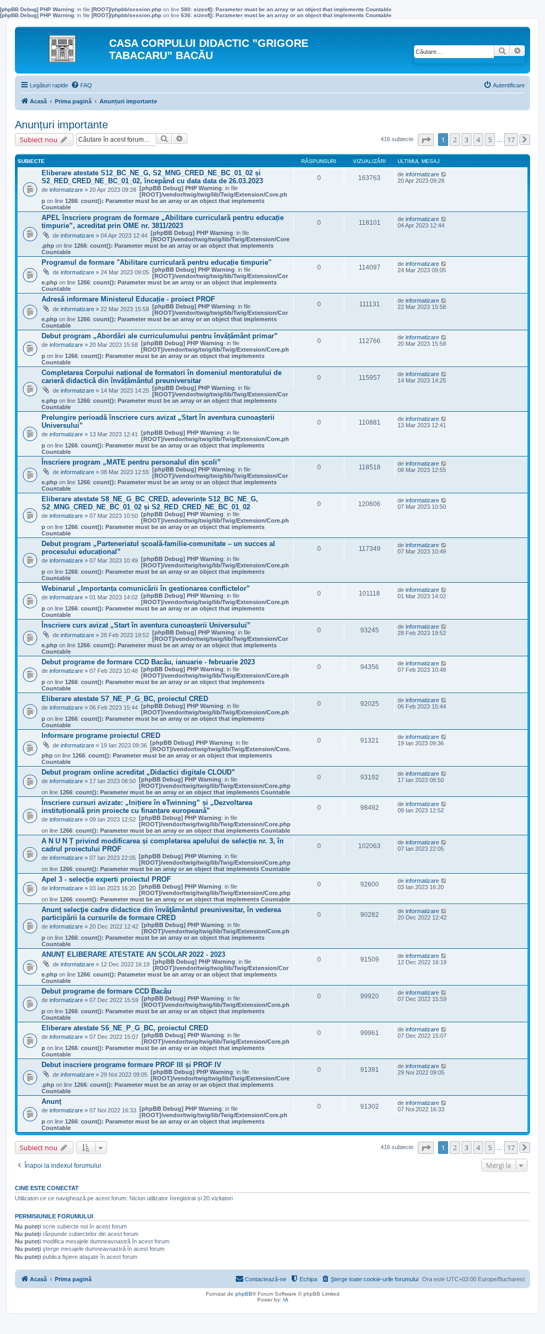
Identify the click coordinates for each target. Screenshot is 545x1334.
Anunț (51, 1101)
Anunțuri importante (61, 125)
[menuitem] (81, 85)
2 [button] (455, 139)
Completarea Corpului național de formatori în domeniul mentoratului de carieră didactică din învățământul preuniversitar (162, 377)
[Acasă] (63, 45)
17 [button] (511, 139)
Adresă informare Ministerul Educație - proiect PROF (128, 299)
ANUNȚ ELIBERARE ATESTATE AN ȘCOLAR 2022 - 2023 (133, 954)
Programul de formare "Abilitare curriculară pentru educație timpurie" (156, 262)
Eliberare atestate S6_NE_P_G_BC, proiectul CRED (125, 1028)
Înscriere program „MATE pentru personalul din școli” (131, 462)
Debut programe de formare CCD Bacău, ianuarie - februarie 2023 (148, 662)
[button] (426, 140)
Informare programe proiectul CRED (101, 735)
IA (285, 1300)
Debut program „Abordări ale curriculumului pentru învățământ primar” (160, 336)
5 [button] (490, 139)
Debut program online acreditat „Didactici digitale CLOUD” (138, 772)
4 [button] (478, 139)
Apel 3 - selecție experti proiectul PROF (106, 879)
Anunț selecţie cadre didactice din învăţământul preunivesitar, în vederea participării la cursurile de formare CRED (161, 914)
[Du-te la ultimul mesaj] (444, 174)
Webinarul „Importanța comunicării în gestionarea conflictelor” (146, 588)
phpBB (243, 1294)
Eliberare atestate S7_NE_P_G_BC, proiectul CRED (125, 699)
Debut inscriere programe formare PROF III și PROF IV (131, 1065)
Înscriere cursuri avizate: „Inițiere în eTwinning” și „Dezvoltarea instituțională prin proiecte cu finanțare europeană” (147, 807)
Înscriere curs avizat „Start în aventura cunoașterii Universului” (146, 625)
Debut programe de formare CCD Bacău (106, 991)
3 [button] (466, 139)
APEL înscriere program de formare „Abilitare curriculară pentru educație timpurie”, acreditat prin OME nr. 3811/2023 (163, 222)
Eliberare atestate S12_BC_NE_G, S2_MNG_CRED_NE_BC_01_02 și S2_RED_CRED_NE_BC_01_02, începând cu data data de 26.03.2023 (152, 177)
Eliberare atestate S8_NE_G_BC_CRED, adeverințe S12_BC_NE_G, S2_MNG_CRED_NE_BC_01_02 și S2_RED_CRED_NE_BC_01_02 (150, 503)
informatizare (66, 189)
